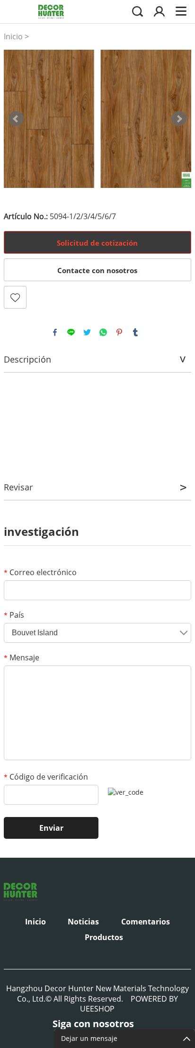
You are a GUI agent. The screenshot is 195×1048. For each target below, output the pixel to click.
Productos (104, 937)
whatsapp (103, 332)
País (14, 615)
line (71, 332)
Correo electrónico (40, 572)
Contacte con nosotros (97, 270)
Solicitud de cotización (97, 243)
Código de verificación (46, 777)
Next (178, 118)
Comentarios (145, 921)
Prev (16, 118)
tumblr (135, 332)
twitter (87, 332)
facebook (55, 332)
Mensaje (21, 657)
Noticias (83, 921)
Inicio (13, 36)
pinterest (119, 332)
